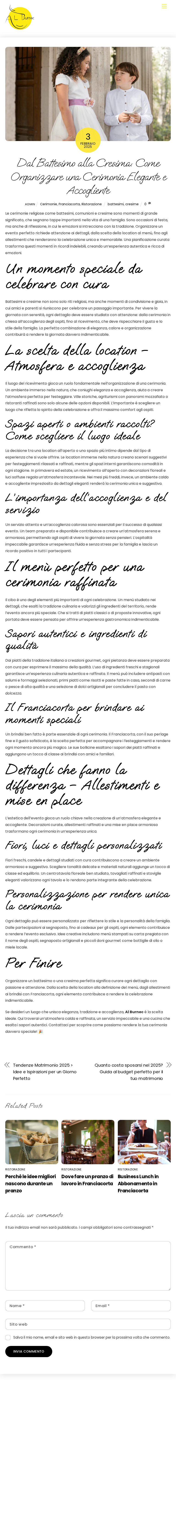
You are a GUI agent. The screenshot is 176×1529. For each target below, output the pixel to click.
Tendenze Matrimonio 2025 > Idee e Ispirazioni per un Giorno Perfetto (45, 1071)
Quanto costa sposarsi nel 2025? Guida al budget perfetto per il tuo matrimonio (129, 1071)
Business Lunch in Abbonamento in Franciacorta (138, 1183)
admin (30, 204)
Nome (17, 1305)
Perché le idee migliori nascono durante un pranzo (30, 1183)
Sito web (18, 1324)
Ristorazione (92, 204)
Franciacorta (69, 204)
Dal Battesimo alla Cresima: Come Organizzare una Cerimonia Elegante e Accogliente (88, 176)
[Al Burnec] (19, 28)
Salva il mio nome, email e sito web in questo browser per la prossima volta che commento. (91, 1337)
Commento (23, 1246)
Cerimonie (48, 204)
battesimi (116, 204)
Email (103, 1305)
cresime (132, 204)
